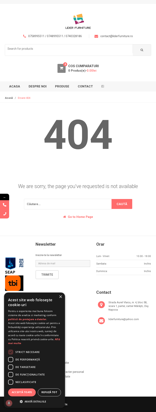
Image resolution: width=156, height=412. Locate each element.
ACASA (14, 86)
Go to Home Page (80, 217)
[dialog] (34, 350)
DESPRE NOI (38, 86)
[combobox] (69, 48)
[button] (34, 401)
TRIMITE (47, 274)
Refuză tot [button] (49, 392)
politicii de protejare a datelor (27, 319)
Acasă (9, 97)
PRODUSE (62, 86)
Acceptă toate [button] (22, 392)
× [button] (60, 296)
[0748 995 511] (4, 204)
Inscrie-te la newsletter (49, 255)
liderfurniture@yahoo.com (123, 319)
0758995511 (36, 36)
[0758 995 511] (4, 213)
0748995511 (55, 36)
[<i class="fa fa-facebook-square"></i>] (103, 86)
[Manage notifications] (9, 403)
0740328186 (74, 36)
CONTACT (85, 86)
